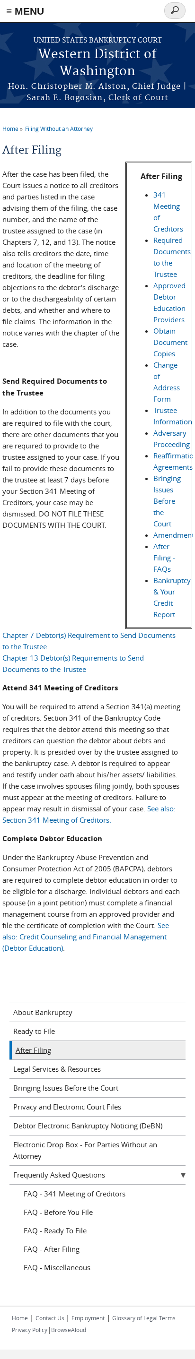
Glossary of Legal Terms (144, 1318)
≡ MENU (25, 11)
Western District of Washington (97, 63)
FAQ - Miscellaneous (57, 1267)
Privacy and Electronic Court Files (67, 1106)
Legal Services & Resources (57, 1069)
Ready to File (34, 1031)
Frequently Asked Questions (59, 1174)
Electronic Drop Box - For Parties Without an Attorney (85, 1150)
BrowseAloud (68, 1329)
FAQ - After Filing (52, 1249)
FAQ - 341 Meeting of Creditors (74, 1193)
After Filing (33, 1050)
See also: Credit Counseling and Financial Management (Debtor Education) (85, 936)
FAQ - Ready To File (55, 1230)
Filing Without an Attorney (59, 128)
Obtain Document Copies (170, 342)
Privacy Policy (29, 1329)
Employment (88, 1318)
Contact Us (50, 1318)
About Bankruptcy (42, 1012)
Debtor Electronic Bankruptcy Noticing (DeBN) (87, 1125)
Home (10, 128)
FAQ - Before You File (58, 1212)
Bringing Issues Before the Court (167, 500)
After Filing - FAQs (164, 558)
